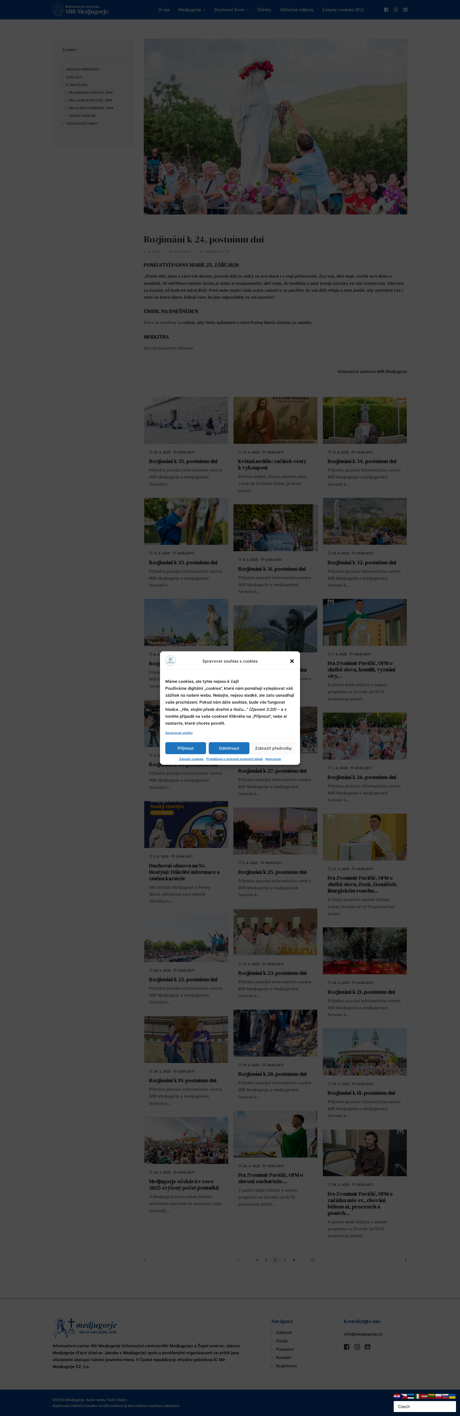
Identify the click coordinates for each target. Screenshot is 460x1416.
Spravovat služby (179, 733)
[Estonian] (411, 1395)
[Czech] (404, 1395)
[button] (292, 661)
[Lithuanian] (431, 1395)
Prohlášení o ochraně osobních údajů (234, 759)
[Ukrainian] (452, 1395)
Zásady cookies (191, 759)
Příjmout (186, 747)
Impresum (273, 759)
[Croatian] (397, 1395)
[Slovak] (445, 1395)
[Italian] (417, 1395)
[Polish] (438, 1395)
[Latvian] (424, 1395)
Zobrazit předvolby (273, 747)
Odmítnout (229, 747)
